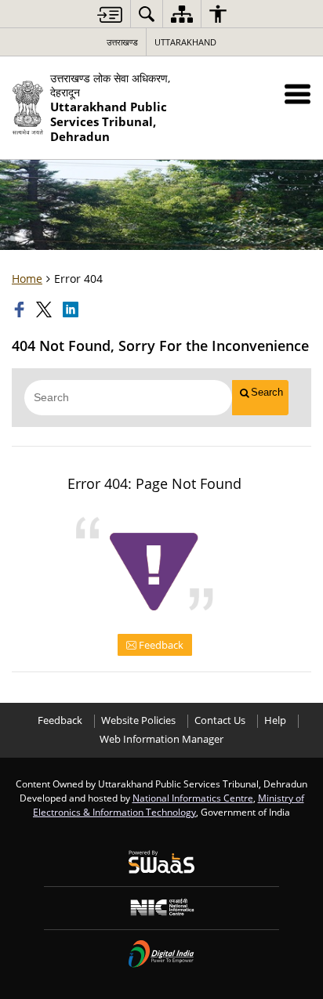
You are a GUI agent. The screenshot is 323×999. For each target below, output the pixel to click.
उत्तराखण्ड (122, 42)
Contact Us (219, 720)
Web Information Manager (161, 739)
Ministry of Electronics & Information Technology (168, 804)
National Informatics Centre (192, 797)
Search (267, 392)
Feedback (159, 645)
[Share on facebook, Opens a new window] (21, 309)
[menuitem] (146, 13)
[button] (297, 93)
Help (275, 720)
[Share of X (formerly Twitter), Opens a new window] (45, 309)
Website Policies (138, 720)
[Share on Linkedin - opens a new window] (72, 309)
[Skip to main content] (109, 14)
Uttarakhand (185, 42)
